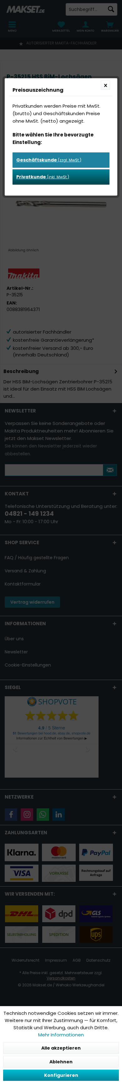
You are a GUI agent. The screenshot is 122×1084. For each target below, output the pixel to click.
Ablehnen (61, 1062)
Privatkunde (42, 177)
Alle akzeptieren (61, 1048)
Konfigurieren (61, 1075)
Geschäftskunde (48, 160)
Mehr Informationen (61, 1034)
